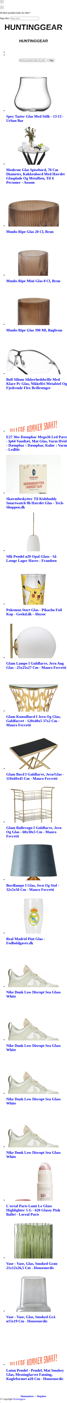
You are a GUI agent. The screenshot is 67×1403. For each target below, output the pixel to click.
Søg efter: (5, 18)
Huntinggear (19, 1399)
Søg (51, 60)
